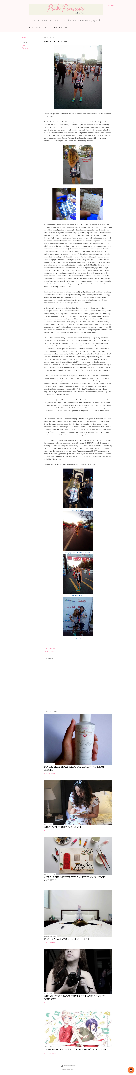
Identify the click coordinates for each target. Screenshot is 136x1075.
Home (32, 28)
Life (23, 45)
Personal (25, 48)
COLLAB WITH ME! (59, 28)
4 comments (52, 884)
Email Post (52, 648)
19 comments (52, 773)
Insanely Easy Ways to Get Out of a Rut (68, 938)
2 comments (52, 942)
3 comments (52, 831)
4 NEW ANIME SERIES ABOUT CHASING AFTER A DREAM (75, 1049)
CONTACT (47, 28)
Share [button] (24, 37)
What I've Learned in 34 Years (62, 827)
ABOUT (39, 28)
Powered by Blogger (69, 1065)
